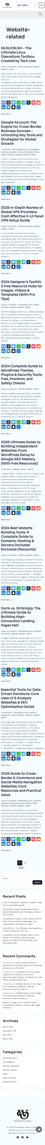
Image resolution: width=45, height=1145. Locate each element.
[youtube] (27, 1137)
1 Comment (5, 149)
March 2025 (8, 1039)
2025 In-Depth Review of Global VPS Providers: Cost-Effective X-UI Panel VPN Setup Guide (22, 214)
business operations (9, 152)
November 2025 (9, 1031)
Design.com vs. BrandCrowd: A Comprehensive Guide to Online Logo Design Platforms (21, 1005)
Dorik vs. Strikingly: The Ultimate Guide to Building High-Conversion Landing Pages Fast (20, 616)
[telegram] (18, 1137)
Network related (26, 152)
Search (5, 878)
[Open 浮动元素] (39, 1129)
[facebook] (22, 1137)
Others (36, 152)
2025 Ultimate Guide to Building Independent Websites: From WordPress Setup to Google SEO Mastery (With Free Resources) (20, 453)
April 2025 (7, 1035)
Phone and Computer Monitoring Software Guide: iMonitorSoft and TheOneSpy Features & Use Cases (22, 912)
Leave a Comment (8, 67)
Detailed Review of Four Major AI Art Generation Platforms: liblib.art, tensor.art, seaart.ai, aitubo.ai (22, 986)
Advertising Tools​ (19, 149)
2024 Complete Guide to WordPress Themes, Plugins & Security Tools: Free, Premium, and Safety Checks (21, 374)
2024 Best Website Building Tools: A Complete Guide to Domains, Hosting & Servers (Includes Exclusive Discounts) (18, 538)
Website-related (22, 155)
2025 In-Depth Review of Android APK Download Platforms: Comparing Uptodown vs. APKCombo (22, 965)
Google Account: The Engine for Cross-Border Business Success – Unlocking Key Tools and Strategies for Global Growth (21, 133)
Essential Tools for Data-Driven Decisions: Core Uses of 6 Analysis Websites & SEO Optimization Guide (21, 698)
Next (22, 867)
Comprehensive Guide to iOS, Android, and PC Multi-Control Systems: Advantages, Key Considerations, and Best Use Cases (22, 921)
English (24, 5)
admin (5, 1002)
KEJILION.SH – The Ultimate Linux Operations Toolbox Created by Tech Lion (18, 54)
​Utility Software (25, 67)
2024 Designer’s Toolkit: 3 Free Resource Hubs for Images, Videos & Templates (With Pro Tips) (21, 290)
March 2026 (8, 1027)
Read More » (6, 114)
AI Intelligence (34, 149)
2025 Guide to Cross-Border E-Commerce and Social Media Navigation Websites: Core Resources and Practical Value (21, 784)
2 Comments (6, 712)
